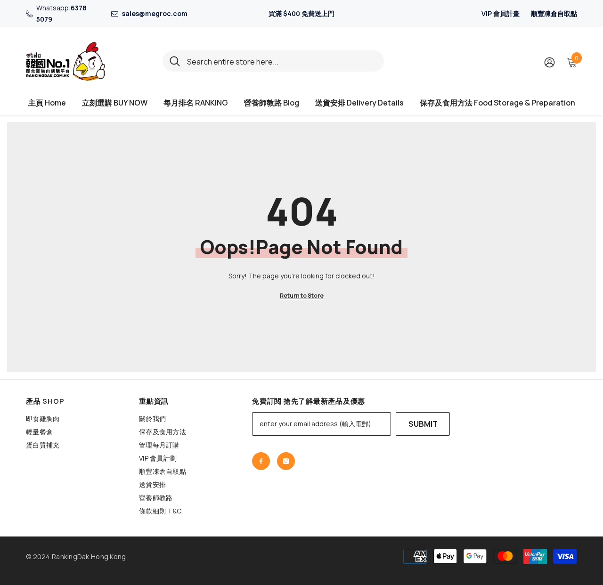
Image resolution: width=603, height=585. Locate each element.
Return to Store (302, 296)
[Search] (273, 61)
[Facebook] (261, 461)
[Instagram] (286, 461)
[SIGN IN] (549, 62)
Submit (423, 424)
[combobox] (282, 61)
